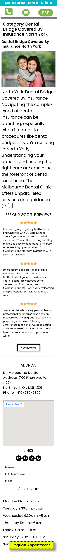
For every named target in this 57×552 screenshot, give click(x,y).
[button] (26, 12)
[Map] (19, 458)
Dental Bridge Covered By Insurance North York (25, 44)
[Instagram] (32, 458)
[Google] (38, 458)
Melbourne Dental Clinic (28, 3)
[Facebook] (25, 458)
